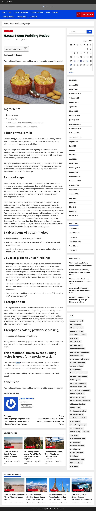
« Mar (71, 72)
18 (74, 61)
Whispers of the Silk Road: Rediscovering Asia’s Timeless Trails (80, 281)
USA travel (74, 466)
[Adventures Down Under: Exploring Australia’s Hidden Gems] (82, 485)
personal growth (76, 414)
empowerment (75, 369)
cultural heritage (76, 366)
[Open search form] (74, 14)
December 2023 (75, 124)
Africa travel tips (76, 328)
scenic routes (75, 421)
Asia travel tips (75, 342)
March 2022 (73, 216)
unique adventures (77, 459)
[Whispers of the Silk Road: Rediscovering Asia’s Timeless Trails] (59, 485)
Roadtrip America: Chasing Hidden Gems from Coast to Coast (79, 272)
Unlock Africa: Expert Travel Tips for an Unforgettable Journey (53, 455)
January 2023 (74, 172)
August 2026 (73, 85)
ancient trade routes (78, 335)
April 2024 (73, 107)
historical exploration (78, 383)
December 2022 (75, 176)
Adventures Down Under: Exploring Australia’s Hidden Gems (79, 290)
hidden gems (75, 380)
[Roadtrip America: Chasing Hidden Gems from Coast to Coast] (36, 485)
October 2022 (74, 185)
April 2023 (73, 159)
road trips (82, 418)
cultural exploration (77, 362)
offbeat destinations (78, 404)
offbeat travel (75, 407)
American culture (76, 331)
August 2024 (73, 102)
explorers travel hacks (78, 376)
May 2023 (72, 155)
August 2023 (73, 142)
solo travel (74, 435)
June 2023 (72, 150)
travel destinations (77, 446)
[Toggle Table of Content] (24, 49)
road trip (73, 418)
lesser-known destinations (80, 390)
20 (81, 61)
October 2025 (74, 98)
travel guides (75, 449)
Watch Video (87, 14)
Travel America (37, 12)
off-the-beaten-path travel (80, 401)
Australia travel (76, 345)
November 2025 (75, 94)
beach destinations (77, 349)
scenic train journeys (78, 425)
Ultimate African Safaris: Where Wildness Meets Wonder (11, 455)
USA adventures (76, 463)
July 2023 (72, 146)
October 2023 (74, 133)
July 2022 (72, 198)
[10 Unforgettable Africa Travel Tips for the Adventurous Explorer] (33, 443)
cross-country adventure (79, 359)
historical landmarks (78, 387)
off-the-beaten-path (77, 397)
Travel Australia (21, 12)
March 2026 (73, 89)
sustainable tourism (77, 439)
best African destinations (79, 352)
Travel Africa (9, 17)
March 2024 (73, 111)
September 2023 (75, 137)
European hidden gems (78, 373)
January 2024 (74, 120)
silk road (86, 432)
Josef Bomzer (9, 40)
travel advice (75, 442)
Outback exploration (78, 411)
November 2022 (75, 181)
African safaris (75, 324)
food (18, 362)
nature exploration (77, 394)
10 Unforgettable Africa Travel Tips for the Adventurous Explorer (32, 455)
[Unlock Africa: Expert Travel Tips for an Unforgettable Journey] (54, 443)
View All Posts (26, 406)
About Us (33, 17)
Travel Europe (52, 12)
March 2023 (73, 163)
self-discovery (75, 432)
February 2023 (74, 168)
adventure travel (76, 321)
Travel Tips (6, 12)
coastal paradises (76, 356)
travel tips (74, 456)
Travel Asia (22, 17)
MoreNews (50, 509)
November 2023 (75, 129)
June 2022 (72, 203)
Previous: (17, 420)
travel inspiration (76, 452)
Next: (50, 420)
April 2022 (73, 211)
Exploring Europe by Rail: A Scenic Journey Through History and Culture (79, 299)
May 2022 (72, 207)
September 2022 (75, 190)
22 (87, 61)
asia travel (74, 338)
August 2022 (73, 194)
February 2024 (74, 115)
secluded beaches (76, 428)
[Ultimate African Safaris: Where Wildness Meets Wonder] (13, 443)
